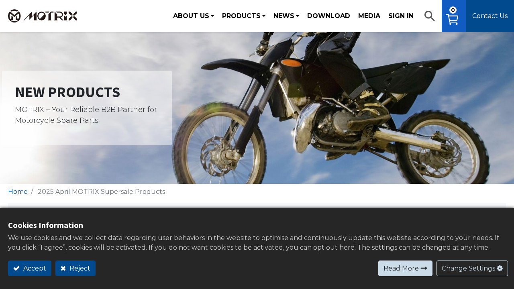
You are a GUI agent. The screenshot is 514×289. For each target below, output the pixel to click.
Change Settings (468, 268)
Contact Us (490, 16)
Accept (34, 268)
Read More (401, 268)
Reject (79, 268)
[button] (430, 16)
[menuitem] (328, 16)
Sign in (401, 16)
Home (18, 191)
